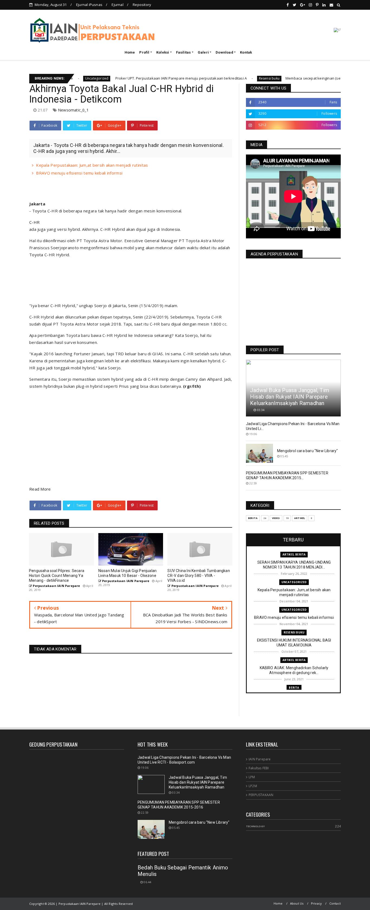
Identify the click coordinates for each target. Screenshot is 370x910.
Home (130, 52)
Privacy (316, 903)
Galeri (203, 52)
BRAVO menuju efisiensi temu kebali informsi (79, 173)
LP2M (253, 786)
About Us (297, 903)
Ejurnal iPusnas (89, 4)
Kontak (246, 52)
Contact (335, 903)
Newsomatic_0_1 (73, 110)
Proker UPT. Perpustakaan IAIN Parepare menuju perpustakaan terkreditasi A (155, 78)
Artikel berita (294, 554)
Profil (144, 52)
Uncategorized (71, 78)
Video (276, 518)
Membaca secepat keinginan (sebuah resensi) (299, 78)
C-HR (34, 222)
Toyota (36, 254)
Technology (255, 826)
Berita (253, 518)
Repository (142, 4)
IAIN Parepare (260, 759)
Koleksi (162, 52)
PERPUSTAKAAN (261, 795)
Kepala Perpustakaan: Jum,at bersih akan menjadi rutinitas (92, 165)
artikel (299, 518)
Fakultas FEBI (259, 768)
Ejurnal (117, 4)
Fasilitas (183, 52)
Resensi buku (243, 78)
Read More (40, 489)
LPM (252, 777)
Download (224, 52)
